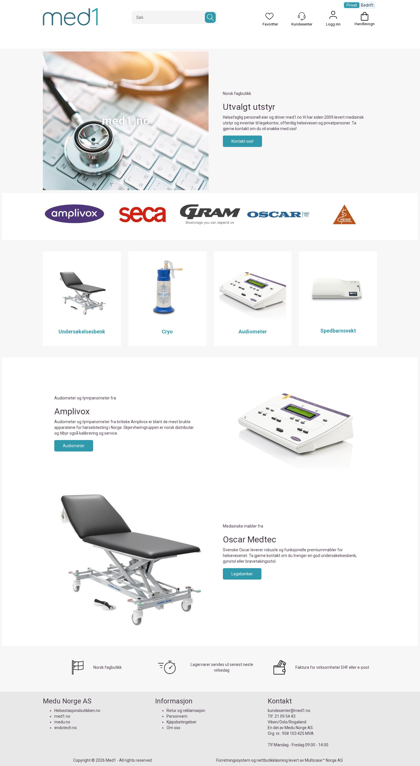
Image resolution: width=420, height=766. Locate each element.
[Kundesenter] (301, 16)
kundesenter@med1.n (288, 710)
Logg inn (333, 16)
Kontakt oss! (242, 141)
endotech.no (65, 727)
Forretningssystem (233, 760)
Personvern (177, 716)
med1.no (62, 716)
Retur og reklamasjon (186, 710)
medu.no (62, 722)
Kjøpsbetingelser (182, 722)
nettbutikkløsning (272, 760)
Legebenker (242, 574)
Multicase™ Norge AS (324, 760)
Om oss (173, 727)
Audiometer (74, 445)
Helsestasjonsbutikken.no (77, 710)
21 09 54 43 (285, 716)
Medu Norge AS (299, 727)
